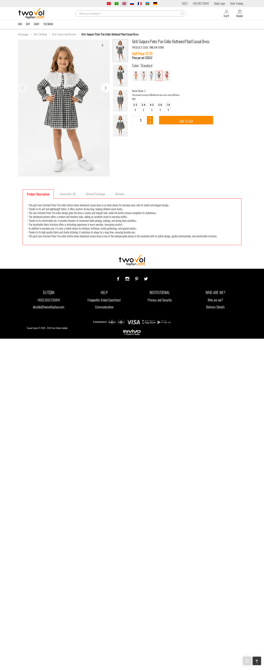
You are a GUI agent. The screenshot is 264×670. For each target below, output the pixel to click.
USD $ (184, 3)
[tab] (38, 194)
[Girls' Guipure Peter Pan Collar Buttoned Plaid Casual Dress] (135, 76)
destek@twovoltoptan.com (48, 306)
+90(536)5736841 (48, 299)
